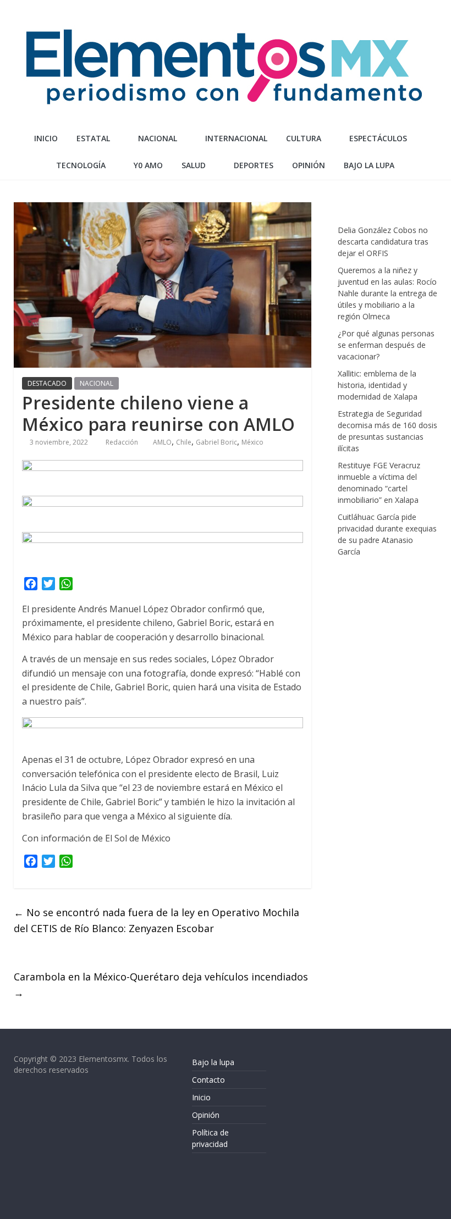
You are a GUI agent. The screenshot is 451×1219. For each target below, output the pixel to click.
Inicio (46, 138)
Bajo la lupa (369, 165)
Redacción (123, 442)
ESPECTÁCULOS (378, 138)
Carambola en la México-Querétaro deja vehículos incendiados (161, 984)
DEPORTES (253, 165)
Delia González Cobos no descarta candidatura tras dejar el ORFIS (383, 241)
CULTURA (303, 138)
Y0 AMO (148, 165)
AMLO (162, 442)
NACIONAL (157, 138)
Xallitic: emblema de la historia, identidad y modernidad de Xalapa (377, 385)
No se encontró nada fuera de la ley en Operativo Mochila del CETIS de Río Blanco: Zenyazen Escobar (156, 920)
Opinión (205, 1115)
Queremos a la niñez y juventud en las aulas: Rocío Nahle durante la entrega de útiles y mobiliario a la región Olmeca (387, 293)
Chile (183, 442)
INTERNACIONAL (236, 138)
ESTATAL (93, 138)
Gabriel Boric (216, 442)
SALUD (194, 165)
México (252, 442)
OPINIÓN (308, 165)
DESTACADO (47, 383)
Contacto (208, 1079)
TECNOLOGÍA (81, 165)
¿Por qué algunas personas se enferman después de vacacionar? (386, 345)
